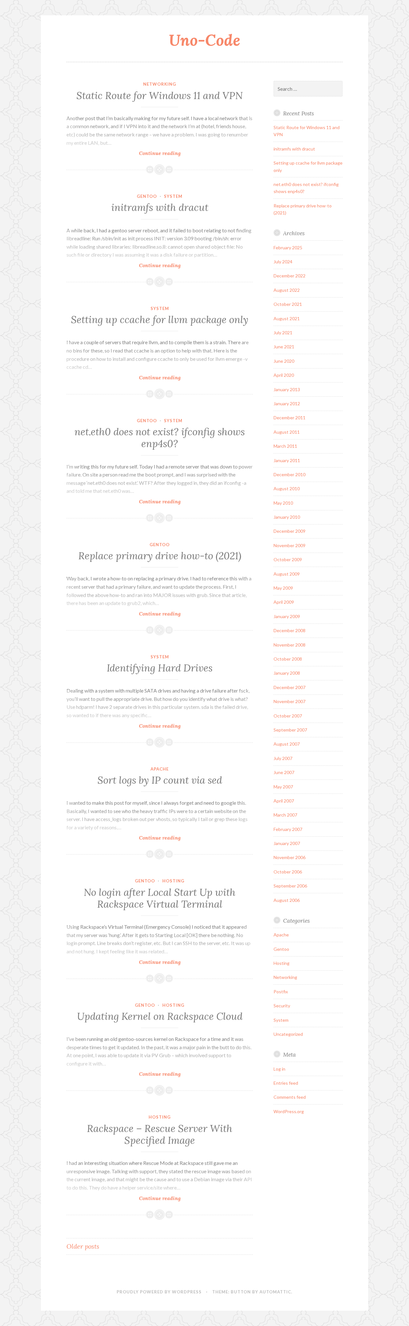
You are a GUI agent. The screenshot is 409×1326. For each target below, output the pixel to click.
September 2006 (290, 885)
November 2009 (289, 545)
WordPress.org (289, 1111)
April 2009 (284, 602)
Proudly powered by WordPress (159, 1291)
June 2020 (284, 361)
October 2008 (288, 659)
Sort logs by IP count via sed (159, 780)
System (173, 196)
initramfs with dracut (159, 207)
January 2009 (287, 616)
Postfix (281, 991)
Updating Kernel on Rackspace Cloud (160, 1016)
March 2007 (285, 815)
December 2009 (289, 531)
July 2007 (283, 758)
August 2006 (287, 900)
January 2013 (287, 389)
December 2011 (289, 417)
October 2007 (288, 715)
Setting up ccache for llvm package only (159, 319)
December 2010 (289, 474)
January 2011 (287, 460)
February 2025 (288, 247)
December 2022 (289, 275)
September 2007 (290, 730)
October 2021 (288, 304)
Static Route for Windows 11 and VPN (159, 95)
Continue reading (170, 153)
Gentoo (147, 196)
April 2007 (284, 800)
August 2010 (287, 488)
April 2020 (284, 375)
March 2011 (285, 446)
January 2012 (287, 403)
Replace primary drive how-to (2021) (159, 555)
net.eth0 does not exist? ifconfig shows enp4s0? (159, 437)
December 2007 (289, 687)
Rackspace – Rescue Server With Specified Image (159, 1134)
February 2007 (288, 829)
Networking (159, 84)
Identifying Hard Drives (159, 668)
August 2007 (287, 744)
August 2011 (287, 432)
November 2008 (289, 644)
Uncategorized (288, 1034)
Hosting (173, 880)
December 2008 (289, 630)
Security (282, 1005)
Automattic (275, 1291)
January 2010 (287, 517)
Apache (159, 769)
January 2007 (287, 843)
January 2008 (287, 673)
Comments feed (290, 1097)
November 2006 (289, 857)
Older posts (82, 1246)
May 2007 (283, 786)
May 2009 (283, 588)
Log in (279, 1069)
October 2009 (288, 559)
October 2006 (288, 871)
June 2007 (284, 772)
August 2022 (287, 290)
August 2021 (287, 318)
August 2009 (287, 574)
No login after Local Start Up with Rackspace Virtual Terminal (159, 898)
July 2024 (283, 261)
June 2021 (284, 346)
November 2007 (289, 701)
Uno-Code (204, 40)
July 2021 (283, 332)
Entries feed (286, 1083)
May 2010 (283, 503)
